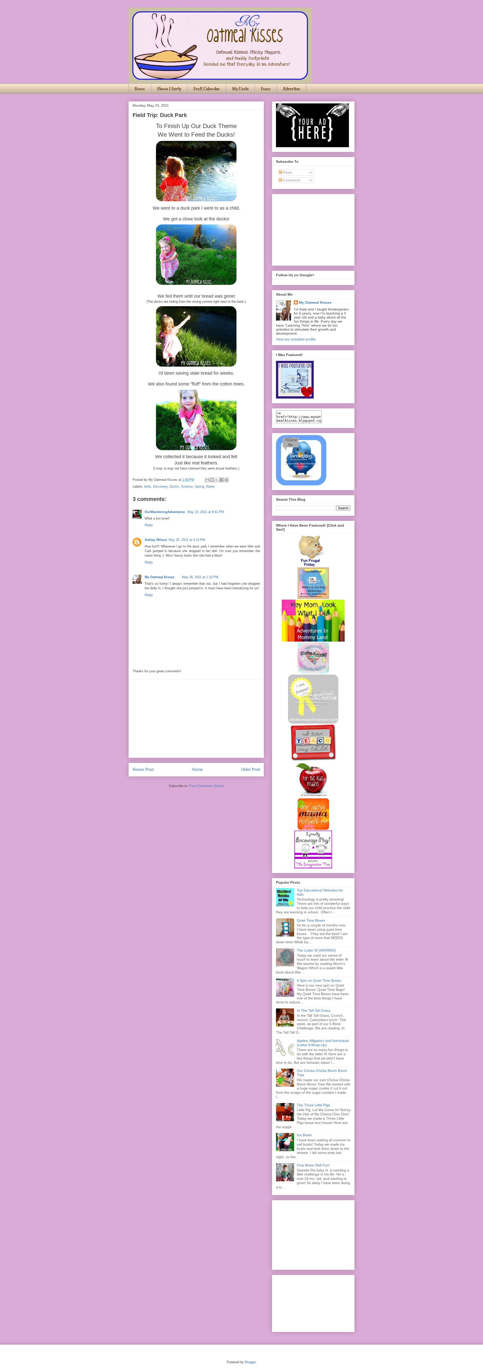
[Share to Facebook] (221, 479)
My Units (240, 88)
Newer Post (143, 769)
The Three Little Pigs (313, 1105)
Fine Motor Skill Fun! (313, 1165)
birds (147, 486)
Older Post (250, 769)
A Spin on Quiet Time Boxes (319, 980)
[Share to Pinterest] (226, 479)
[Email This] (207, 479)
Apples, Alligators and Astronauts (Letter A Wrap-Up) (323, 1043)
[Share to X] (216, 479)
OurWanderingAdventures (165, 512)
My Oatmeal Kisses (159, 577)
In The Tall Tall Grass (313, 1010)
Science (187, 486)
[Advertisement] (196, 718)
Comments (291, 180)
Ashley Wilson (156, 540)
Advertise (291, 88)
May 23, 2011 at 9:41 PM (205, 512)
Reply (149, 525)
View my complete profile (296, 339)
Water (210, 486)
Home (140, 88)
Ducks (174, 486)
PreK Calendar (206, 88)
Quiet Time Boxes (311, 920)
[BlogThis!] (212, 479)
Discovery (160, 486)
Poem (266, 88)
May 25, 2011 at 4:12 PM (187, 540)
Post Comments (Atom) (206, 786)
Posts (287, 172)
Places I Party (169, 88)
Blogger (250, 1362)
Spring (199, 486)
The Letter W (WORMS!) (316, 950)
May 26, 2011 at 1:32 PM (200, 577)
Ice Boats (304, 1135)
